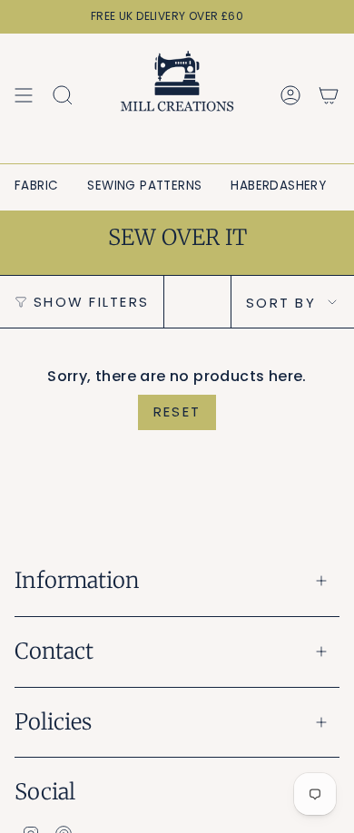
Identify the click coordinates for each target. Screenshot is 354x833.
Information (77, 580)
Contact (54, 651)
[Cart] (329, 95)
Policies (53, 722)
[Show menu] (23, 95)
